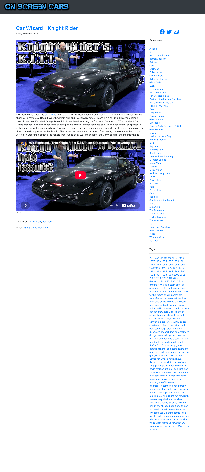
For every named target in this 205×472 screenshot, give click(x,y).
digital (178, 328)
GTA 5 (152, 132)
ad (183, 284)
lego (175, 369)
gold (157, 352)
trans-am (43, 227)
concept (176, 318)
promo (176, 392)
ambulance (174, 288)
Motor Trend (155, 163)
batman (177, 298)
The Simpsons (156, 213)
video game (162, 422)
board (183, 301)
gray (179, 352)
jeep (183, 362)
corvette (166, 321)
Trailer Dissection (158, 217)
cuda (169, 325)
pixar (174, 389)
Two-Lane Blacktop (159, 227)
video (152, 422)
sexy (159, 399)
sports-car (182, 406)
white (168, 426)
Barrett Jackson (157, 58)
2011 (164, 278)
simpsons (154, 402)
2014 (169, 281)
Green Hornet (156, 129)
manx (176, 372)
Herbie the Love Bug (160, 136)
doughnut (170, 335)
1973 (157, 268)
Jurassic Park (156, 149)
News (152, 176)
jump (152, 365)
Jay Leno (154, 146)
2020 (175, 281)
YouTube (47, 221)
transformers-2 (181, 416)
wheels (160, 426)
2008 (152, 278)
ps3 (182, 392)
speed (166, 406)
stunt (182, 409)
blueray (164, 301)
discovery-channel (159, 331)
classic (152, 318)
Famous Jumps (157, 89)
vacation (170, 419)
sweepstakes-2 (157, 412)
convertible (155, 321)
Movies (153, 166)
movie (152, 379)
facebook (154, 342)
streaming (154, 206)
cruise (163, 325)
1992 (152, 274)
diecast (171, 328)
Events (152, 85)
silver (179, 399)
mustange (154, 382)
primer (168, 392)
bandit (167, 294)
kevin (183, 365)
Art (150, 52)
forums (165, 345)
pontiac (33, 227)
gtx (155, 355)
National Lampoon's (159, 173)
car (151, 311)
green (185, 352)
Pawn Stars (155, 180)
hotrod (172, 358)
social (160, 406)
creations (154, 325)
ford (159, 345)
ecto (171, 338)
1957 (170, 261)
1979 (181, 268)
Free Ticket (155, 112)
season (153, 399)
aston (171, 291)
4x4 (160, 284)
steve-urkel (173, 409)
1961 (182, 261)
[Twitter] (169, 31)
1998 (164, 274)
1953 (158, 261)
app (162, 291)
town (183, 412)
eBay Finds (155, 82)
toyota (152, 416)
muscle (171, 379)
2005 (182, 274)
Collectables (155, 72)
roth (186, 395)
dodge (152, 335)
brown (170, 305)
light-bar (183, 369)
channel (153, 315)
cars (173, 311)
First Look (154, 109)
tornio (177, 412)
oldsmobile (155, 385)
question (160, 395)
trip (151, 419)
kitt (166, 369)
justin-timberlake (171, 365)
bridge (163, 305)
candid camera (181, 308)
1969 (182, 264)
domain (161, 335)
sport (173, 406)
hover (160, 362)
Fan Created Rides (159, 95)
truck (156, 419)
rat (172, 395)
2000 (176, 274)
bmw (177, 301)
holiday (169, 355)
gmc (151, 352)
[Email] (176, 31)
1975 (163, 268)
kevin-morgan (156, 369)
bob (157, 305)
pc (157, 389)
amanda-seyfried (158, 288)
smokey (164, 402)
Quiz (151, 193)
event (185, 338)
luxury (162, 372)
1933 (182, 257)
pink (169, 389)
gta (165, 257)
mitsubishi (165, 375)
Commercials (156, 75)
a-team (171, 284)
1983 (158, 271)
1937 (152, 261)
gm (186, 348)
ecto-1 (178, 338)
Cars (151, 65)
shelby (166, 399)
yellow (185, 426)
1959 (176, 261)
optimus (165, 385)
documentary (182, 331)
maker (169, 372)
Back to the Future (159, 55)
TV (150, 223)
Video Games (156, 230)
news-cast (173, 382)
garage (153, 348)
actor (178, 284)
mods (174, 375)
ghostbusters (177, 348)
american (154, 291)
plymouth (183, 389)
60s (165, 284)
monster (181, 375)
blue (157, 301)
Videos (152, 233)
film (177, 342)
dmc (171, 331)
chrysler (181, 315)
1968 (176, 264)
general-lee (163, 348)
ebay (166, 338)
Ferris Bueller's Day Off (161, 102)
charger (162, 315)
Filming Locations (158, 105)
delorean (154, 328)
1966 (164, 264)
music (179, 379)
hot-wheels (162, 358)
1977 (175, 268)
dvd (161, 338)
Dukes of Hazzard (158, 79)
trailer (171, 257)
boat (151, 305)
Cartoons (154, 68)
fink (181, 342)
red (176, 395)
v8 (163, 419)
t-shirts (169, 412)
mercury (183, 372)
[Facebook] (162, 31)
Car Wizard (50, 114)
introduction (174, 362)
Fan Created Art (157, 92)
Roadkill (153, 196)
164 (177, 257)
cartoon (159, 257)
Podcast (153, 183)
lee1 (171, 369)
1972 (152, 268)
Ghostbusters (156, 119)
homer (152, 358)
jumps (158, 365)
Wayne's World (157, 237)
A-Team (153, 48)
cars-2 (167, 311)
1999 (170, 274)
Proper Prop (155, 190)
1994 (158, 274)
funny (173, 345)
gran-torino (170, 352)
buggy (182, 305)
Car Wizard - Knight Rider (47, 28)
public (152, 395)
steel (164, 409)
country (175, 321)
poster (161, 392)
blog (151, 301)
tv (161, 419)
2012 (169, 278)
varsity (183, 419)
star (151, 409)
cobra (160, 318)
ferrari (171, 342)
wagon (152, 426)
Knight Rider (35, 221)
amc (182, 288)
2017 (152, 257)
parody (182, 385)
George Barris (156, 116)
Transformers (156, 220)
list (150, 372)
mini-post (154, 375)
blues (171, 301)
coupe (183, 321)
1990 (182, 271)
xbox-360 (176, 426)
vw (183, 422)
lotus (155, 372)
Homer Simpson (157, 139)
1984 (25, 227)
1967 (170, 264)
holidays (178, 355)
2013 (163, 281)
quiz (168, 395)
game (179, 345)
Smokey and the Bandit (161, 200)
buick (152, 308)
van (177, 419)
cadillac (160, 308)
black (185, 298)
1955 (164, 261)
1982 (152, 271)
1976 (169, 268)
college (167, 318)
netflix (163, 382)
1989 (176, 271)
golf (162, 352)
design (162, 328)
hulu (151, 143)
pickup (162, 389)
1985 (170, 271)
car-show (158, 311)
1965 (158, 264)
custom (176, 325)
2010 (158, 278)
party (152, 389)
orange (174, 385)
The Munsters (156, 210)
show (173, 399)
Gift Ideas (154, 122)
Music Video (155, 169)
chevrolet (172, 315)
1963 (152, 264)
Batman (153, 62)
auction (178, 291)
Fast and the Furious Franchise (165, 99)
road (181, 395)
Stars (152, 203)
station (157, 409)
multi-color (161, 379)
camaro (168, 308)
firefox (152, 345)
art (165, 291)
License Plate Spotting (161, 156)
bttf (176, 305)
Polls (151, 186)
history (161, 355)
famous (164, 342)
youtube (153, 429)
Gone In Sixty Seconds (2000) (165, 126)
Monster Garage (157, 159)
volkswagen (175, 422)
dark (183, 325)
